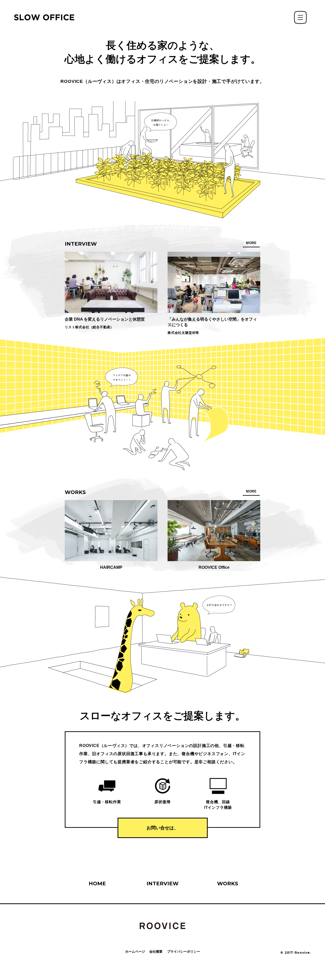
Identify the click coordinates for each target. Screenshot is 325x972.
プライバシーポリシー (183, 951)
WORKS (227, 883)
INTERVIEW (162, 883)
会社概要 (155, 951)
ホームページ (135, 951)
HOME (97, 883)
